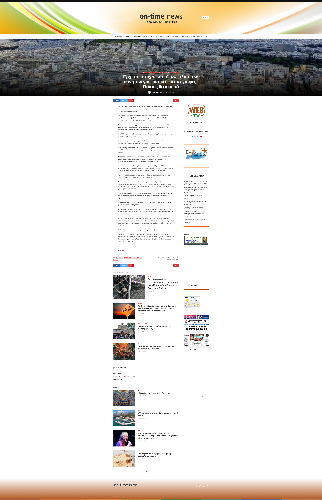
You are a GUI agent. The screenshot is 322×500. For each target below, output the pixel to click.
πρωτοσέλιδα (193, 349)
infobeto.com (205, 397)
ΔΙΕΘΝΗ (150, 276)
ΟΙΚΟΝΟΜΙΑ (154, 36)
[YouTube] (201, 136)
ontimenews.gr (157, 92)
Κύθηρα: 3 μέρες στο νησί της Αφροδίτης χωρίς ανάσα (158, 414)
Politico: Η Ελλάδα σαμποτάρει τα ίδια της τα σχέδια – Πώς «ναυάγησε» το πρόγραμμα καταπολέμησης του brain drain (157, 308)
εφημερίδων (200, 349)
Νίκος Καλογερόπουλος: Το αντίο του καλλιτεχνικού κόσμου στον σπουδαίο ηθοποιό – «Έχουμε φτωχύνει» (158, 435)
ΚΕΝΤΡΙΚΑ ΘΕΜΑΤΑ (167, 72)
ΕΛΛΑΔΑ (149, 72)
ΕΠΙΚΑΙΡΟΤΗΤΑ (119, 36)
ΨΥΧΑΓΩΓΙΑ (185, 36)
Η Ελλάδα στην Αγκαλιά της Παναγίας (154, 393)
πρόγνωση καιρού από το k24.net (192, 307)
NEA (144, 72)
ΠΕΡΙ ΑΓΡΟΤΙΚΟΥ (164, 36)
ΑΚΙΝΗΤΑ (163, 257)
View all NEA (145, 472)
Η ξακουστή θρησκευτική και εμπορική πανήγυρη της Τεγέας (154, 327)
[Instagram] (195, 136)
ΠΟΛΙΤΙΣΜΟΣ (136, 36)
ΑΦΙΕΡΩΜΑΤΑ (175, 36)
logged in (122, 376)
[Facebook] (192, 136)
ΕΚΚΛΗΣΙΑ (140, 344)
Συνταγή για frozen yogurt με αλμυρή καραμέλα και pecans (154, 455)
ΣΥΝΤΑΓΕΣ (199, 36)
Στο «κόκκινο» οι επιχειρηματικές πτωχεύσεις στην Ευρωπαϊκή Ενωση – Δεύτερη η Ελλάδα (163, 283)
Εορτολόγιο (194, 285)
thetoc (124, 250)
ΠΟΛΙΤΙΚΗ (145, 36)
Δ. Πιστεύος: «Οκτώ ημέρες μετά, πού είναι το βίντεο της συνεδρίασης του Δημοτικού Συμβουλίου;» (195, 213)
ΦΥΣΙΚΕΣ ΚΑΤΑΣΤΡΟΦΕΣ (173, 259)
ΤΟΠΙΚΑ (128, 36)
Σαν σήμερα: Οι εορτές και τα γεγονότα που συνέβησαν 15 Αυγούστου (156, 347)
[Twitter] (198, 136)
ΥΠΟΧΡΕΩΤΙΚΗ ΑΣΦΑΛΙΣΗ (173, 257)
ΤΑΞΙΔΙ (193, 36)
